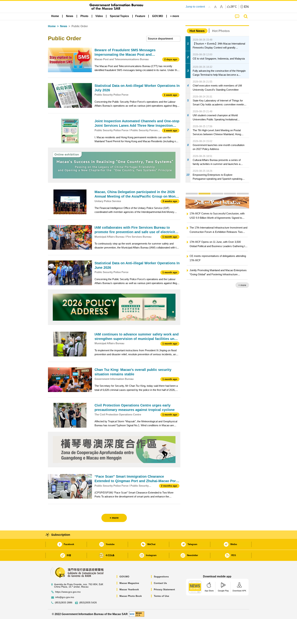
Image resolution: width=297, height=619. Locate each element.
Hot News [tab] (197, 31)
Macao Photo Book (130, 596)
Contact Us (160, 583)
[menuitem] (69, 16)
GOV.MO (124, 576)
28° (233, 6)
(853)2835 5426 (88, 602)
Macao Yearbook (129, 589)
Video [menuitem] (99, 16)
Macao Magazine (129, 583)
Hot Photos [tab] (221, 31)
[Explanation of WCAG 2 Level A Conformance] (136, 613)
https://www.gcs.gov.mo (68, 592)
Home (52, 26)
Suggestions (161, 576)
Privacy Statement (164, 589)
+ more (242, 285)
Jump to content (195, 6)
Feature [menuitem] (140, 16)
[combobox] (163, 38)
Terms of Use (161, 596)
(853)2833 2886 (63, 602)
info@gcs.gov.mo (64, 597)
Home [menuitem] (55, 16)
